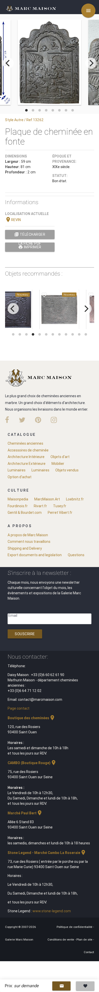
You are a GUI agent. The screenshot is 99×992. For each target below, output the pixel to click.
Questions (76, 555)
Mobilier (58, 463)
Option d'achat (19, 477)
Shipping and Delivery (25, 548)
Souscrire (25, 634)
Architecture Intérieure (26, 456)
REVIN (13, 220)
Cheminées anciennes (25, 443)
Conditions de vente (61, 939)
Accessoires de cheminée (28, 450)
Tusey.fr (59, 506)
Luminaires (16, 470)
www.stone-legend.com (51, 911)
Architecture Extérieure (26, 463)
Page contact (18, 708)
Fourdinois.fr (18, 506)
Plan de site (84, 939)
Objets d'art (60, 456)
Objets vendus (66, 470)
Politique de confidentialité (75, 927)
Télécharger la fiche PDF (29, 235)
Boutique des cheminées (31, 718)
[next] (90, 63)
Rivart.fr (40, 506)
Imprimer (29, 247)
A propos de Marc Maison (28, 535)
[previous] (8, 63)
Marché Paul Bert (25, 813)
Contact (89, 952)
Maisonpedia (18, 499)
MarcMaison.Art (47, 499)
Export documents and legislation (35, 555)
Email (12, 615)
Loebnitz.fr (75, 499)
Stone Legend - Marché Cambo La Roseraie (47, 852)
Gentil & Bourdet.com (25, 512)
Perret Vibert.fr (60, 512)
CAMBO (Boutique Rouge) (32, 763)
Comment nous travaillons (29, 541)
